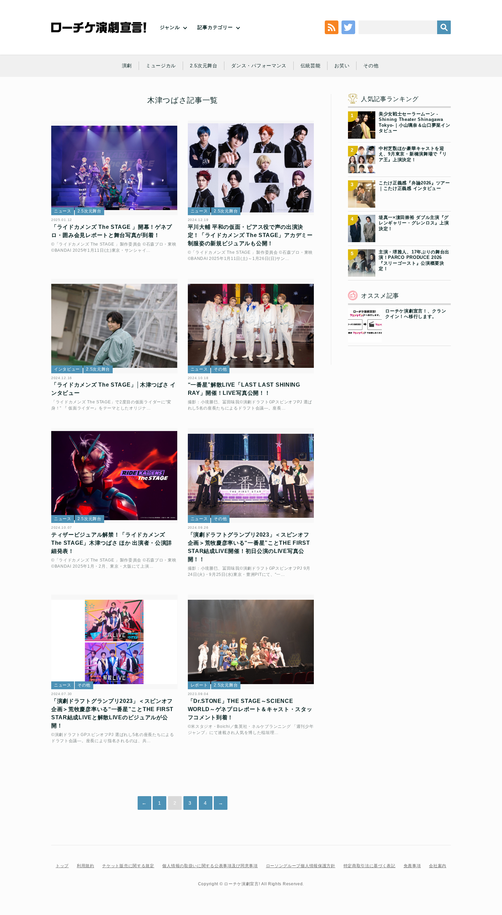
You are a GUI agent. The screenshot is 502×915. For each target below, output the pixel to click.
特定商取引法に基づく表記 (369, 865)
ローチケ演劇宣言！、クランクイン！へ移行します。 (415, 313)
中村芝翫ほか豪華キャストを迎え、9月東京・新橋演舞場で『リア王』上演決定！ (413, 154)
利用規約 (85, 865)
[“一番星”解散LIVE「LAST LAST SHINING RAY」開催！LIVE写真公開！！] (251, 326)
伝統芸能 (311, 65)
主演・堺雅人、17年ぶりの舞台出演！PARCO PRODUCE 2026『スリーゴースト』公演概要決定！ (414, 260)
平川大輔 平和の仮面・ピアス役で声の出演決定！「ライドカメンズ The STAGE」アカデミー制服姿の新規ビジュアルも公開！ (250, 235)
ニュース (62, 211)
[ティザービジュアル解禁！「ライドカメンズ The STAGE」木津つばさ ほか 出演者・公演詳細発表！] (114, 475)
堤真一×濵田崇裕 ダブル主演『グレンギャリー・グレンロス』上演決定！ (414, 223)
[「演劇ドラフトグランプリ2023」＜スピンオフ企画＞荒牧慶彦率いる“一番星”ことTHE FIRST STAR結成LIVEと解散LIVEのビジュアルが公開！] (114, 642)
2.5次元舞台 (204, 65)
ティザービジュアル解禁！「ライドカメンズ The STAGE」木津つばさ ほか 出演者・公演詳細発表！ (111, 543)
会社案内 (437, 865)
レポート (199, 685)
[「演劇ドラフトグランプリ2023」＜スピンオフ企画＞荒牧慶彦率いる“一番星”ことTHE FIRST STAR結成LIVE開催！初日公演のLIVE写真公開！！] (251, 475)
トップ (62, 865)
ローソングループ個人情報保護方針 (300, 865)
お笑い (341, 65)
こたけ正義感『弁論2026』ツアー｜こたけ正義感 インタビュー (414, 185)
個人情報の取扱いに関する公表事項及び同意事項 (209, 865)
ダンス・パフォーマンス (259, 65)
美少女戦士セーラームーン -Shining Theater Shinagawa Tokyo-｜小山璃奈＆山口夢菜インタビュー (414, 122)
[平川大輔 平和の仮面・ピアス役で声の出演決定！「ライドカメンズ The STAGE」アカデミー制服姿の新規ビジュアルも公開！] (251, 168)
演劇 (127, 65)
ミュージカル (161, 65)
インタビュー (67, 369)
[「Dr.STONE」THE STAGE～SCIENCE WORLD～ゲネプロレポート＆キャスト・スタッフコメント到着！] (251, 642)
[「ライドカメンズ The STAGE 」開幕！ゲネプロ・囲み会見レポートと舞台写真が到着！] (114, 168)
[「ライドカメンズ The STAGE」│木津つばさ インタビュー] (114, 326)
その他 (370, 65)
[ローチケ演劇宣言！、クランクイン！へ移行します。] (365, 338)
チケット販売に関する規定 (128, 865)
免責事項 (412, 865)
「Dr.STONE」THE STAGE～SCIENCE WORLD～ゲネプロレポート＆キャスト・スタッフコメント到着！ (250, 709)
